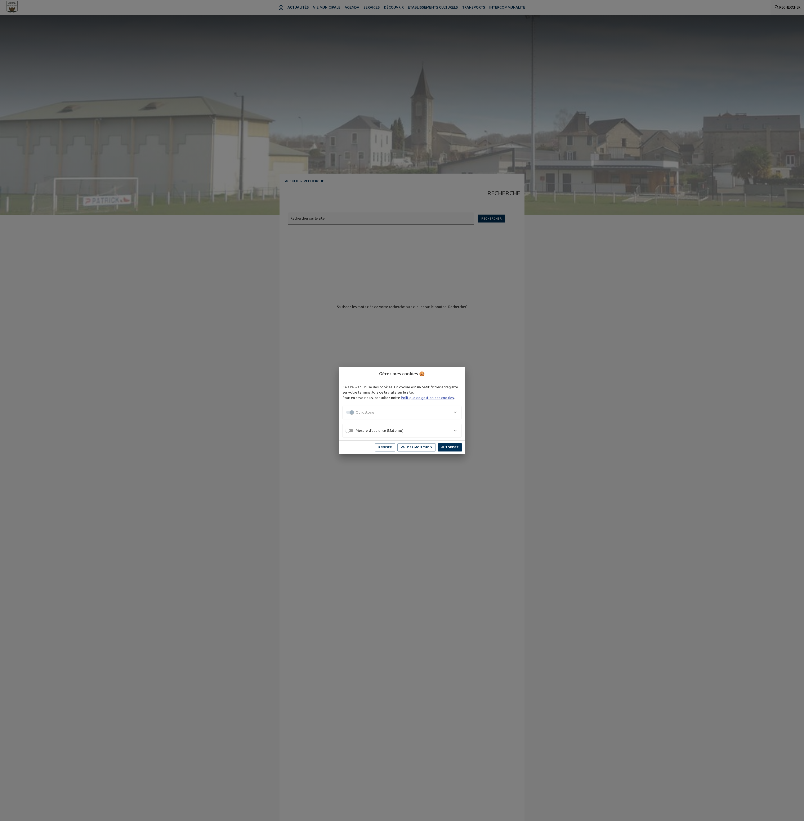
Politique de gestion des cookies (427, 398)
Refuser (385, 447)
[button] (402, 412)
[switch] (348, 431)
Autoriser (450, 447)
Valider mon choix (416, 447)
